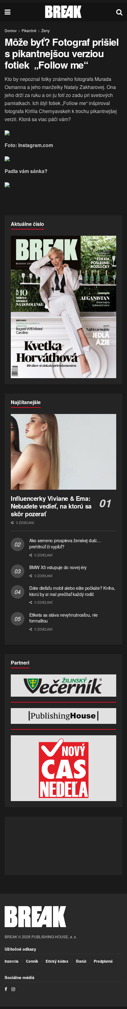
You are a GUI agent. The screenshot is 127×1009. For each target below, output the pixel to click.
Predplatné (103, 961)
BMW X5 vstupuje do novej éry (58, 567)
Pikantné (29, 30)
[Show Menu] (7, 11)
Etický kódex (57, 961)
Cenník (32, 961)
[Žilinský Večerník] (63, 685)
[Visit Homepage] (63, 12)
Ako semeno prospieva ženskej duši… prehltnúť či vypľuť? (64, 543)
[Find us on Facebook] (6, 989)
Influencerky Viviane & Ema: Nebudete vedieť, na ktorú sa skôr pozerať (51, 506)
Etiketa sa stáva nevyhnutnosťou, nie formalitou (63, 618)
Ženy (45, 30)
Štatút (81, 961)
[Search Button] (119, 11)
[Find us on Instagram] (13, 989)
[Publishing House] (63, 716)
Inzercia (11, 961)
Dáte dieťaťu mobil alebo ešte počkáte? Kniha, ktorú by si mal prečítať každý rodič (72, 591)
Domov (11, 30)
